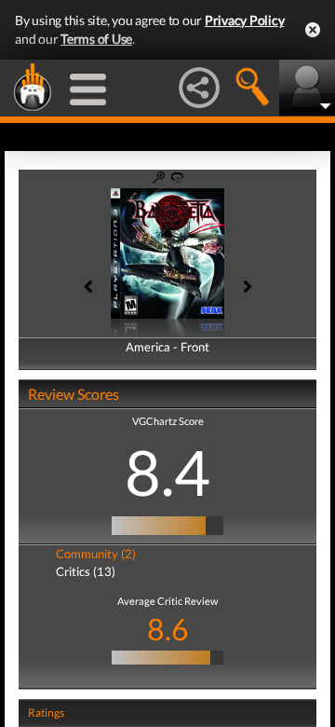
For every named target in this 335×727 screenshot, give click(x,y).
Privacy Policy (245, 20)
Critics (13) (85, 571)
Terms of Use (96, 39)
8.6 (168, 628)
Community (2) (96, 553)
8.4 (167, 471)
